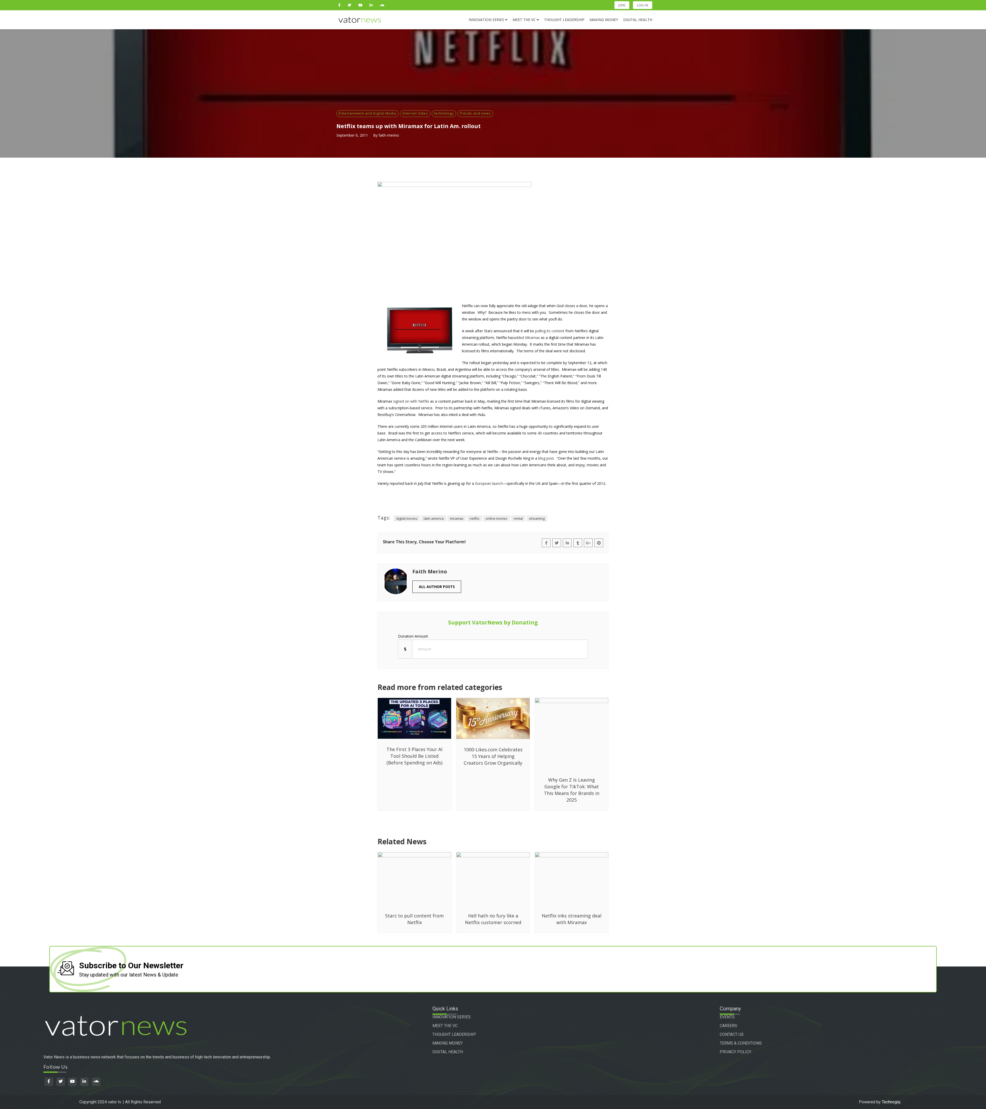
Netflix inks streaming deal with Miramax (571, 919)
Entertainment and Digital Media (367, 113)
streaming (537, 518)
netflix (474, 518)
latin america (434, 518)
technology (444, 113)
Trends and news (475, 113)
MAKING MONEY (447, 1043)
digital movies (407, 518)
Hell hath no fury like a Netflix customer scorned (493, 919)
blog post (546, 458)
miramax (456, 518)
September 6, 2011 (352, 135)
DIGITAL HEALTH (447, 1051)
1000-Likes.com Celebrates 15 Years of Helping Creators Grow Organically (493, 756)
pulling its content (549, 330)
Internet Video (415, 113)
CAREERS (728, 1025)
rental (518, 518)
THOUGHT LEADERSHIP (454, 1034)
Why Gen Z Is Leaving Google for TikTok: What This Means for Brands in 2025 (571, 790)
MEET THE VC (445, 1025)
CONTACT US (732, 1034)
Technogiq (891, 1101)
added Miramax (527, 337)
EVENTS (727, 1017)
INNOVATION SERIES (451, 1017)
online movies (496, 518)
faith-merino (388, 135)
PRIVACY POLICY (735, 1051)
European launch (489, 483)
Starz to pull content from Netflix (414, 919)
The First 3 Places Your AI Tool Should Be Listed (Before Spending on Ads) (414, 756)
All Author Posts (437, 586)
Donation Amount (413, 636)
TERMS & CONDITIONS (741, 1043)
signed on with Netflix (411, 401)
